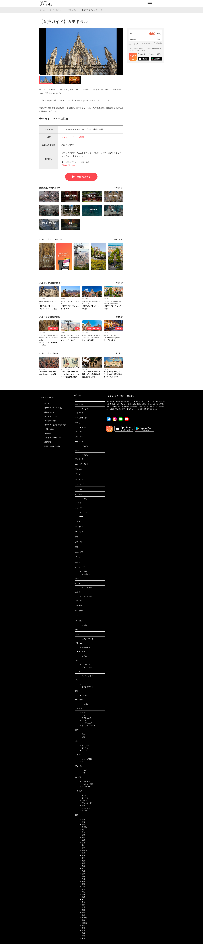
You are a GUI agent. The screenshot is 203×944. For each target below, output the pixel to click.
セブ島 (83, 625)
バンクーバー (86, 596)
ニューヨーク (86, 715)
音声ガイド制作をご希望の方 (55, 425)
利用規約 (47, 433)
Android (72, 165)
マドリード (85, 781)
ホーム (42, 10)
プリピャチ (85, 446)
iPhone (64, 165)
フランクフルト (86, 687)
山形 (82, 858)
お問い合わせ (49, 429)
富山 (82, 845)
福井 (82, 843)
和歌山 (83, 850)
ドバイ (83, 427)
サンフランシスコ (87, 726)
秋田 (82, 837)
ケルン (83, 684)
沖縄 (82, 876)
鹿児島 (83, 827)
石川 (82, 899)
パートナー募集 (50, 421)
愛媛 (82, 881)
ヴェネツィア (86, 803)
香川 (82, 868)
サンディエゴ (86, 723)
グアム (83, 713)
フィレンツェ (86, 808)
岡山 (82, 892)
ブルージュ (85, 665)
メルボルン (85, 574)
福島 (82, 840)
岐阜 (82, 853)
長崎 (82, 933)
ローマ (83, 811)
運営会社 (47, 442)
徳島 (82, 819)
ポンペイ (84, 798)
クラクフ (84, 409)
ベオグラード (86, 455)
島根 (82, 936)
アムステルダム (86, 676)
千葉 (82, 884)
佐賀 (82, 822)
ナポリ (83, 795)
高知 (82, 832)
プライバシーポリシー (52, 438)
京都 (82, 928)
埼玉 (82, 856)
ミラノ (83, 806)
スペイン (59, 10)
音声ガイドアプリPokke (53, 408)
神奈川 (83, 918)
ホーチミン (85, 647)
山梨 (82, 925)
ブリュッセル (86, 667)
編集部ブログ (49, 412)
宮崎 (82, 835)
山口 (82, 830)
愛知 (82, 912)
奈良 (82, 902)
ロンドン (84, 762)
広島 (82, 897)
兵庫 (82, 887)
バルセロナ (72, 10)
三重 (82, 931)
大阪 (82, 920)
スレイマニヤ (86, 588)
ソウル (83, 695)
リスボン (84, 704)
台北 (82, 737)
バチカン (84, 800)
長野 (82, 910)
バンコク (84, 751)
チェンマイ (85, 745)
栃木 (82, 889)
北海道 (83, 923)
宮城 (82, 871)
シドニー (84, 656)
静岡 (82, 894)
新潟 (82, 905)
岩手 (82, 863)
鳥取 (82, 824)
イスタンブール (86, 639)
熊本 (82, 848)
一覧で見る (118, 187)
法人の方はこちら (51, 416)
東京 (82, 938)
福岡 (82, 874)
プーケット (85, 748)
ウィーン (84, 572)
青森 (82, 866)
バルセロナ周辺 (86, 784)
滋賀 (82, 861)
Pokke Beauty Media (52, 446)
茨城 (82, 907)
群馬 (82, 915)
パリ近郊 (84, 770)
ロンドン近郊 (86, 759)
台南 (82, 734)
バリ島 (83, 499)
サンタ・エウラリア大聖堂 (72, 137)
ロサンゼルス (86, 718)
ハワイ (83, 720)
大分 (82, 879)
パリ (82, 773)
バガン (83, 512)
